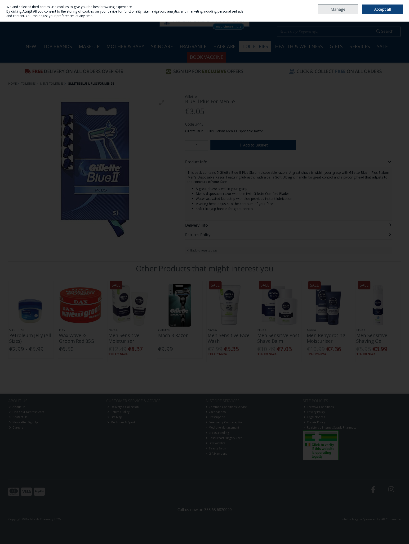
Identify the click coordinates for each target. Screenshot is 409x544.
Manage (338, 9)
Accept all (382, 9)
